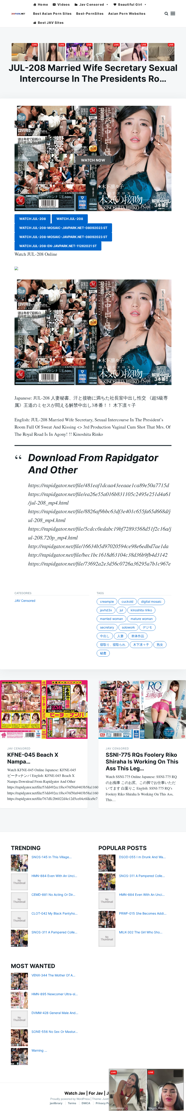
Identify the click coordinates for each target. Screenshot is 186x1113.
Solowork (128, 627)
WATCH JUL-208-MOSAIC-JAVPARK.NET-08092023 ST (63, 228)
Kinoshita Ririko (141, 610)
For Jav (96, 1093)
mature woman (142, 619)
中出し (105, 636)
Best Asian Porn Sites (52, 13)
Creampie (107, 601)
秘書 (103, 653)
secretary (107, 627)
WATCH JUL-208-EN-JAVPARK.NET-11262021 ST (58, 246)
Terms (72, 1103)
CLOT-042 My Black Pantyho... (55, 913)
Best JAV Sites (51, 22)
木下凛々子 (141, 644)
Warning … (39, 1050)
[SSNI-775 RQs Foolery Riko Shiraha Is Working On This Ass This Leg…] (142, 709)
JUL (121, 610)
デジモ (147, 627)
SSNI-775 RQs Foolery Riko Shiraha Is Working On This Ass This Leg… (142, 762)
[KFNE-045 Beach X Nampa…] (44, 709)
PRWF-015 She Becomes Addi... (142, 913)
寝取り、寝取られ (112, 644)
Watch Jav (74, 1093)
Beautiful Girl (130, 4)
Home (43, 4)
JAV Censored (25, 600)
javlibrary (56, 1103)
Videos (63, 4)
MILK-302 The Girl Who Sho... (140, 932)
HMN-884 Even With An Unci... (54, 876)
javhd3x (106, 610)
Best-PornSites (90, 13)
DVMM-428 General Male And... (55, 1013)
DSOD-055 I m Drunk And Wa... (142, 857)
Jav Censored (91, 4)
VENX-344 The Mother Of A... (53, 975)
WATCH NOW (93, 160)
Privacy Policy (105, 1103)
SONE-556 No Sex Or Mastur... (55, 1032)
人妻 (120, 636)
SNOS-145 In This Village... (52, 857)
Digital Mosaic (151, 601)
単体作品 (137, 636)
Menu (173, 13)
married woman (111, 619)
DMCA (86, 1103)
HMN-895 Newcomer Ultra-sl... (55, 994)
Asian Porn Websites (127, 13)
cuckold (127, 601)
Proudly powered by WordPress (70, 1099)
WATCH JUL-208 (32, 219)
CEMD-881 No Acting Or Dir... (53, 894)
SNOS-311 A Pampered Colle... (54, 932)
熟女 (160, 644)
